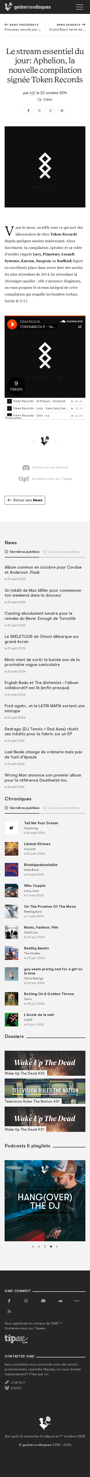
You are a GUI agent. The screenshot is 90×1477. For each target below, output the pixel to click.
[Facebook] (28, 110)
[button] (33, 1246)
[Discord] (43, 1301)
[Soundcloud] (60, 1301)
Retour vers (27, 500)
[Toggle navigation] (79, 7)
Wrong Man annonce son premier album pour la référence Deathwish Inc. (43, 778)
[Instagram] (26, 1301)
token (47, 99)
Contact (18, 1382)
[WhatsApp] (50, 110)
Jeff (32, 92)
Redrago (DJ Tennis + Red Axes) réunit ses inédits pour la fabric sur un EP (41, 731)
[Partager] (61, 110)
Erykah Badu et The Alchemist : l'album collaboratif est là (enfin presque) (41, 685)
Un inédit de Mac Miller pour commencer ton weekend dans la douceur (43, 593)
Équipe (16, 1388)
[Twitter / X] (39, 110)
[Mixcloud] (77, 1301)
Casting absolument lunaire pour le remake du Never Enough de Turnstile (40, 616)
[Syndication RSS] (9, 1311)
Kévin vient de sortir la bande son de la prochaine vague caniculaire (42, 662)
